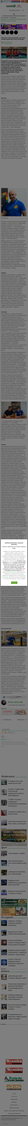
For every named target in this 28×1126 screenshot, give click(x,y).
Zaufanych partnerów (10, 572)
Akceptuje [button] (14, 582)
